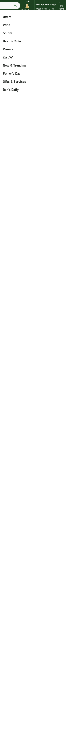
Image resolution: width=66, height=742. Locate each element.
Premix (8, 49)
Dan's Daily (11, 90)
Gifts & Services (14, 81)
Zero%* (8, 57)
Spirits (7, 33)
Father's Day (12, 73)
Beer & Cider (12, 41)
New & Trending (14, 65)
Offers (7, 17)
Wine (6, 25)
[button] (27, 6)
